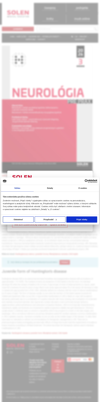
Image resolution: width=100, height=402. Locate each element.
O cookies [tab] (82, 188)
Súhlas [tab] (17, 188)
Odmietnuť (18, 219)
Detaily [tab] (50, 188)
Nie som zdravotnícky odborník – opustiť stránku (39, 224)
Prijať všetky (81, 219)
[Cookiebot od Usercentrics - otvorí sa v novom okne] (86, 181)
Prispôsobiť (49, 219)
